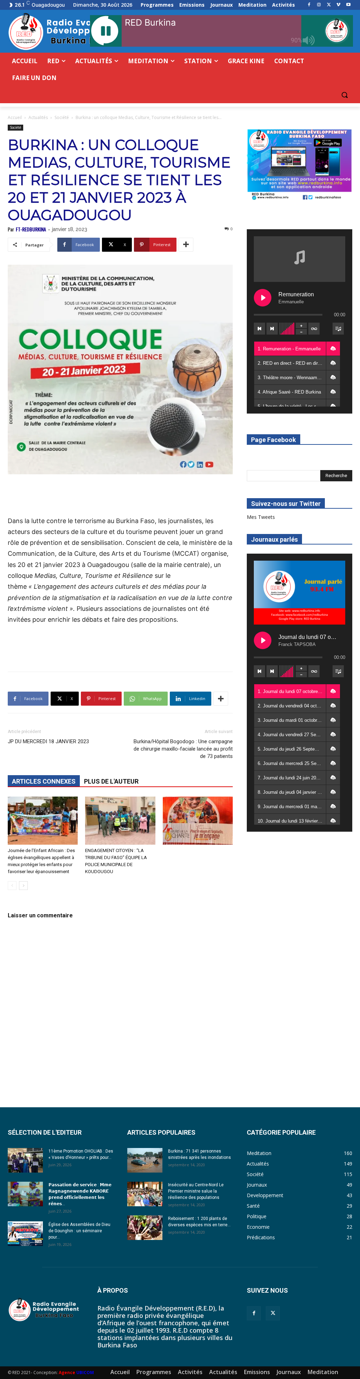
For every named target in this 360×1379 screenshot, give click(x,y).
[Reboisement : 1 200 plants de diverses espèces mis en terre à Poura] (144, 1227)
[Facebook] (309, 5)
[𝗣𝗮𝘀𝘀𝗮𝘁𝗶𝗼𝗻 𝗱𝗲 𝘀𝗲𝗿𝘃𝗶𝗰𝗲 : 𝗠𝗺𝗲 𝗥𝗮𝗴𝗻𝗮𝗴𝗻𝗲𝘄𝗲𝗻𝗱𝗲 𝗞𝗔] (25, 1194)
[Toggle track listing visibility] (338, 329)
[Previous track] (259, 329)
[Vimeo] (338, 5)
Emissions (257, 1372)
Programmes (153, 1372)
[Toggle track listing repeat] (314, 329)
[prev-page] (12, 885)
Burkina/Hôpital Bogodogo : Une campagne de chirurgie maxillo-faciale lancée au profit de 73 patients (183, 748)
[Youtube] (348, 5)
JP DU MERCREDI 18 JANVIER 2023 (48, 741)
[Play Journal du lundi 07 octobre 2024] (262, 640)
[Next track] (272, 329)
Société (61, 117)
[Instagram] (319, 5)
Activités (190, 1372)
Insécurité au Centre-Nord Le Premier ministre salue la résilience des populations (196, 1191)
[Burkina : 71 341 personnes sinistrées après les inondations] (144, 1160)
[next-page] (23, 885)
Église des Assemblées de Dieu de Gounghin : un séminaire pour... (79, 1231)
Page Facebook (273, 440)
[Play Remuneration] (262, 297)
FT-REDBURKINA (31, 229)
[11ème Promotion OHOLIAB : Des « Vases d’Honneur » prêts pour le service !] (25, 1160)
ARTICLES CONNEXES (44, 781)
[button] (344, 94)
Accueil (15, 117)
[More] (186, 245)
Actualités (38, 117)
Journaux (289, 1372)
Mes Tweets (261, 517)
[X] (329, 5)
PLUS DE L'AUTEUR (111, 781)
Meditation (323, 1372)
